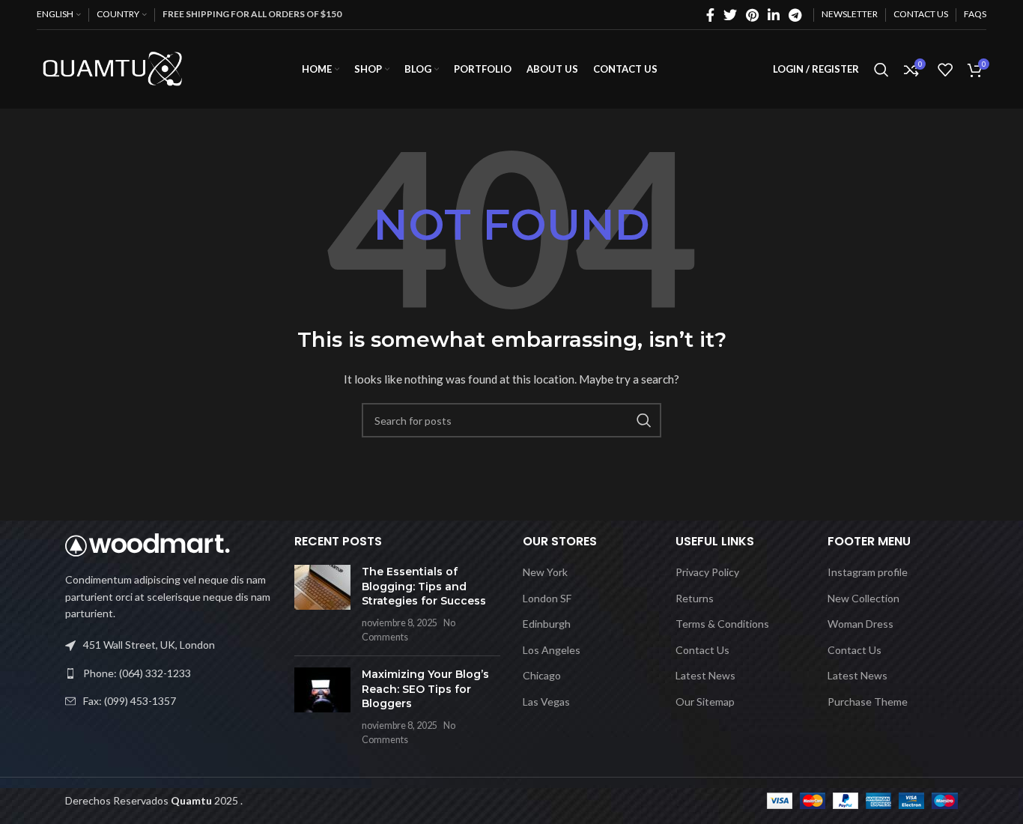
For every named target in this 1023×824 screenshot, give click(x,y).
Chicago (542, 675)
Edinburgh (547, 623)
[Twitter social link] (730, 15)
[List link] (168, 673)
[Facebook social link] (710, 15)
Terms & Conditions (722, 623)
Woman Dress (860, 623)
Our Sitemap (705, 701)
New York (545, 572)
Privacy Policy (707, 572)
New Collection (863, 598)
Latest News (705, 675)
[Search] (881, 70)
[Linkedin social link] (773, 15)
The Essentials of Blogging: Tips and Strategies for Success (424, 586)
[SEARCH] (644, 420)
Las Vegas (546, 701)
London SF (547, 598)
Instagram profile (868, 572)
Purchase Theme (868, 701)
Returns (695, 598)
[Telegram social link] (795, 15)
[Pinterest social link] (752, 15)
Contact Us (702, 649)
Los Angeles (551, 649)
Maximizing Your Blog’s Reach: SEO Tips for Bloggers (425, 688)
